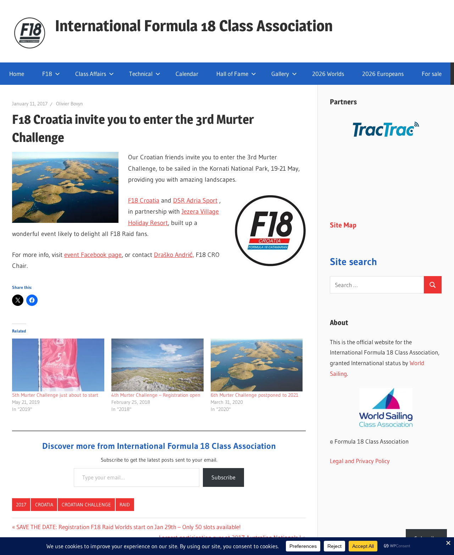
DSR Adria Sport (195, 200)
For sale (432, 73)
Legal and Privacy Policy (360, 461)
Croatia (44, 504)
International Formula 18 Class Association (194, 25)
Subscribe (223, 477)
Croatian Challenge (86, 504)
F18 (47, 73)
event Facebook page (93, 255)
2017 (21, 504)
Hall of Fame (232, 73)
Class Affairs (90, 73)
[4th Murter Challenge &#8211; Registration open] (157, 365)
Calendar (187, 73)
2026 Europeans (383, 73)
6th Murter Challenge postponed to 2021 (254, 395)
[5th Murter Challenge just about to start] (58, 365)
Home (16, 73)
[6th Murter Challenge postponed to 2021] (257, 365)
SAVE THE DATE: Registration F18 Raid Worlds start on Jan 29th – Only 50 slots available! (128, 527)
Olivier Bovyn (69, 103)
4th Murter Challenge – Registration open (155, 395)
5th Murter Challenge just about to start (55, 395)
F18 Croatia (143, 200)
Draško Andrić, (174, 255)
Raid (125, 504)
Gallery (280, 73)
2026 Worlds (328, 73)
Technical (141, 73)
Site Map (343, 225)
